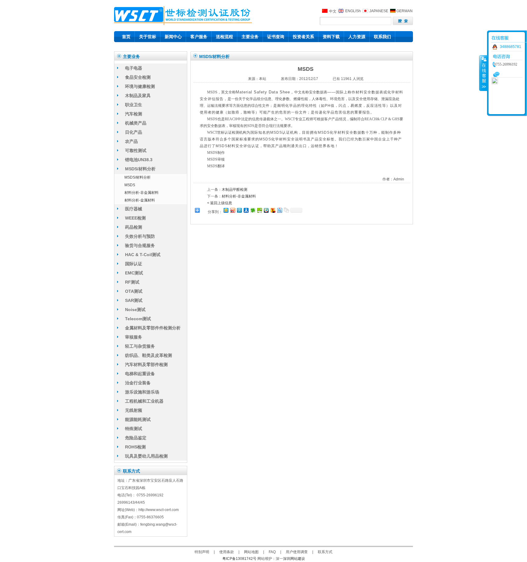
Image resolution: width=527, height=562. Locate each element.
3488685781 (510, 47)
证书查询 (275, 36)
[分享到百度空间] (259, 210)
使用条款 (226, 552)
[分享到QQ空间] (225, 210)
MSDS (129, 185)
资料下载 (331, 36)
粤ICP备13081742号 (239, 559)
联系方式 (325, 552)
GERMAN (404, 11)
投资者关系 (303, 36)
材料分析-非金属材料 (141, 192)
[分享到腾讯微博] (239, 210)
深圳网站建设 (294, 559)
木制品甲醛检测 (234, 189)
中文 (332, 11)
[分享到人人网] (245, 210)
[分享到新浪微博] (232, 210)
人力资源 (356, 36)
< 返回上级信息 (219, 203)
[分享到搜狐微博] (272, 210)
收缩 (483, 73)
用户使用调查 (297, 552)
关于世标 (147, 36)
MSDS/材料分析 (137, 177)
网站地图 (251, 552)
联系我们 (382, 36)
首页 (126, 36)
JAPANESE (378, 11)
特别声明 (202, 552)
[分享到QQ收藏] (266, 210)
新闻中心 (173, 36)
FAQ (272, 552)
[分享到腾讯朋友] (252, 210)
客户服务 (198, 36)
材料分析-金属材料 (139, 200)
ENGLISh (353, 11)
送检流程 (224, 36)
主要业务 (250, 36)
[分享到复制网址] (286, 210)
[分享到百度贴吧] (279, 210)
